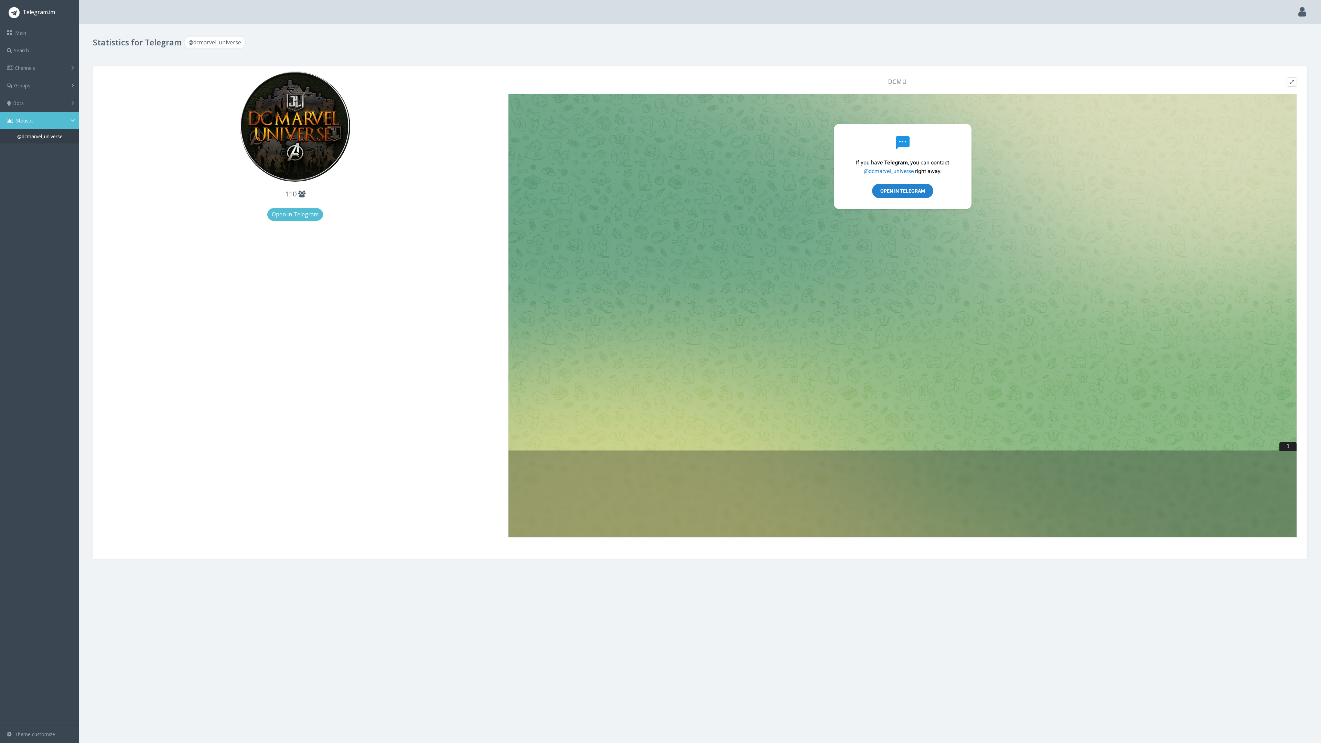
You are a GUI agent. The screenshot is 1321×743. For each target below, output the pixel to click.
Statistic (24, 120)
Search (21, 50)
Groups (22, 85)
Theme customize (34, 734)
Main (20, 33)
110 (291, 193)
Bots (18, 103)
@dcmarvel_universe (40, 136)
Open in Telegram (295, 214)
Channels (25, 68)
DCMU (897, 81)
